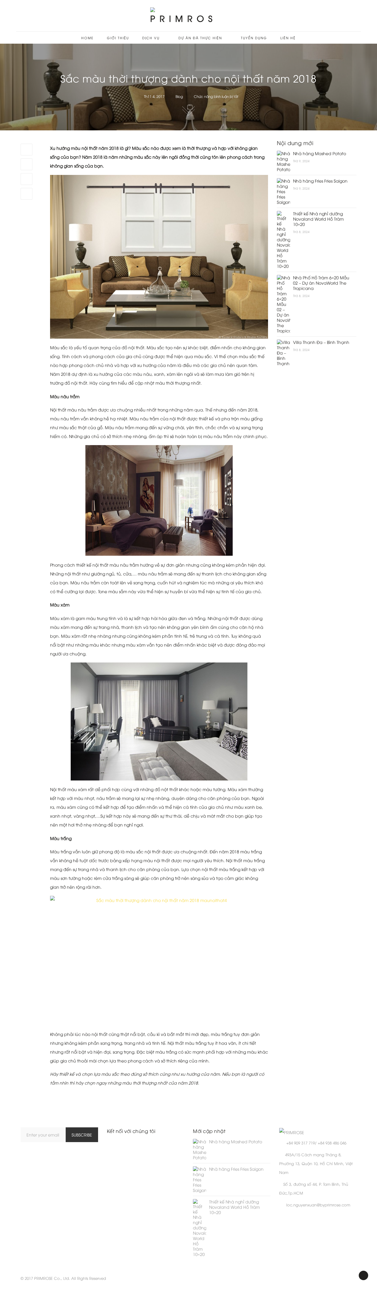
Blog (179, 96)
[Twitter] (26, 164)
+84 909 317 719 (300, 1142)
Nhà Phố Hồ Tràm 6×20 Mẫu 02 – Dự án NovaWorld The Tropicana (321, 283)
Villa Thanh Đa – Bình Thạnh (321, 342)
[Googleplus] (26, 179)
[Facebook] (26, 149)
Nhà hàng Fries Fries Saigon (320, 180)
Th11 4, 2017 (154, 96)
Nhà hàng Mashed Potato (319, 153)
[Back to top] (363, 1275)
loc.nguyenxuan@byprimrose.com (318, 1204)
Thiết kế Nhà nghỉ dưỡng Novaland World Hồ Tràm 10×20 (318, 219)
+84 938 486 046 (332, 1142)
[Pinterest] (26, 194)
